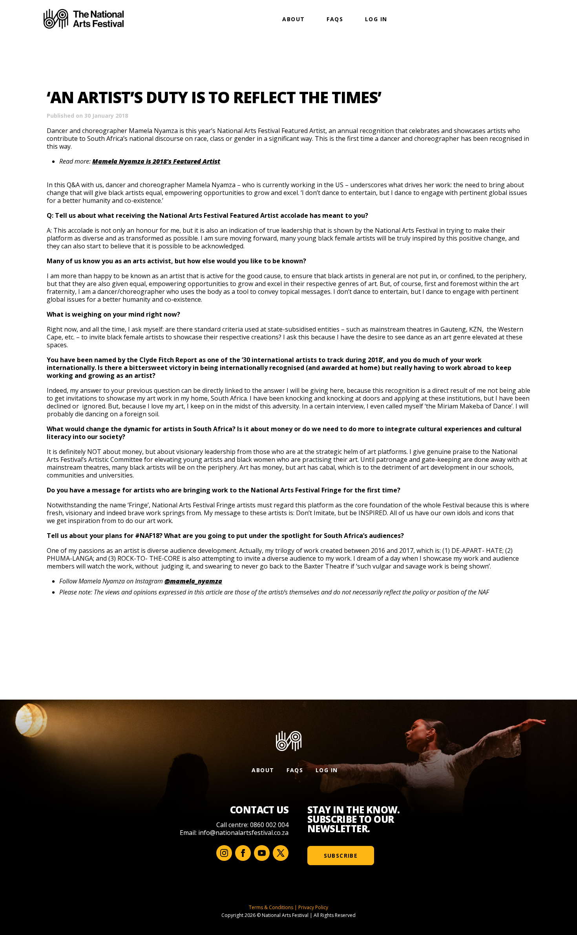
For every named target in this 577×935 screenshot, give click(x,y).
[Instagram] (224, 853)
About (293, 19)
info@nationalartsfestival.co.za (243, 832)
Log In (376, 19)
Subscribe (341, 855)
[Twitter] (280, 853)
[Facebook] (243, 853)
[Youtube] (262, 853)
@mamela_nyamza (193, 581)
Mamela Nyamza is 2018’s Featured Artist (156, 161)
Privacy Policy (313, 907)
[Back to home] (84, 19)
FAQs (335, 19)
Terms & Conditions (271, 907)
